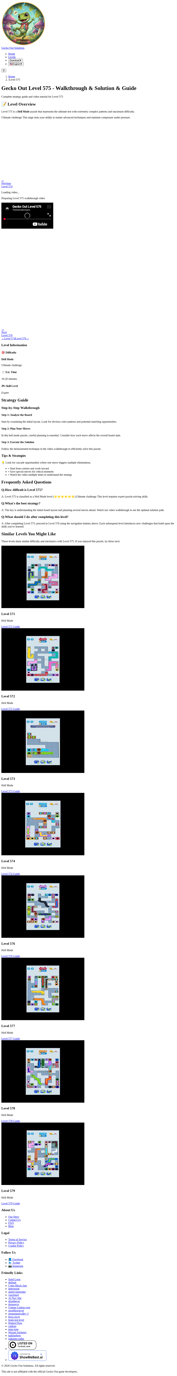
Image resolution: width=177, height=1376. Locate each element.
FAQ (11, 1223)
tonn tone (13, 1329)
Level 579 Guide (10, 1203)
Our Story (13, 1216)
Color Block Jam (17, 1285)
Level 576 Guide (10, 956)
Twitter (14, 1262)
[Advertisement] (88, 146)
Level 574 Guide (10, 873)
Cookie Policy (16, 1245)
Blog (11, 1226)
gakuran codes (16, 1338)
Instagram (15, 1266)
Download (16, 60)
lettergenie (14, 1288)
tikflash (12, 1282)
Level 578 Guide (10, 1120)
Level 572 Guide (10, 708)
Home (11, 53)
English (16, 64)
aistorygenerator (17, 1291)
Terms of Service (17, 1239)
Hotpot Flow (15, 1323)
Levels (12, 56)
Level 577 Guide (10, 1038)
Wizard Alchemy (17, 1332)
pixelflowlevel (16, 1310)
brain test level (16, 1319)
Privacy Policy (16, 1242)
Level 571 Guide (10, 626)
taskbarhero (14, 1335)
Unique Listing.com (19, 1307)
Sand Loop (14, 1279)
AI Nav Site (14, 1298)
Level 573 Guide (10, 791)
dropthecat (14, 1301)
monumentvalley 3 (18, 1313)
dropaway (13, 1304)
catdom (12, 1326)
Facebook (15, 1259)
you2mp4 (13, 1294)
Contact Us (14, 1219)
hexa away (14, 1316)
